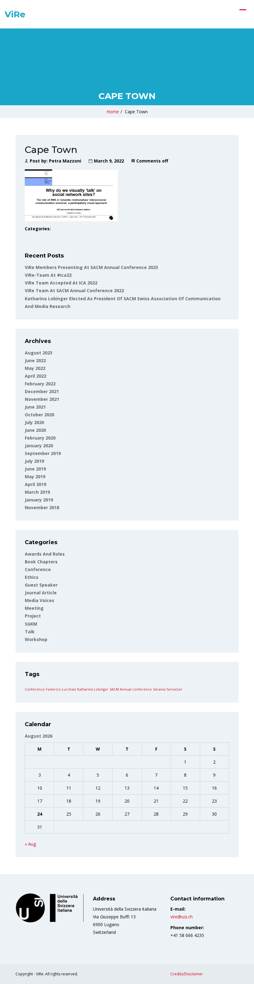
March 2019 (37, 492)
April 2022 (35, 376)
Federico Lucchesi (61, 689)
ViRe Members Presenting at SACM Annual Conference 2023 (91, 267)
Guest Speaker (41, 585)
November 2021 (42, 399)
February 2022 (40, 384)
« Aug (30, 844)
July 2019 (34, 461)
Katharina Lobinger (92, 689)
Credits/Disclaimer (186, 974)
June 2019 (35, 469)
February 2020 (40, 438)
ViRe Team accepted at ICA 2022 (61, 283)
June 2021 (35, 407)
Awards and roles (45, 554)
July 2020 (34, 422)
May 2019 (35, 476)
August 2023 (38, 353)
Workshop (36, 639)
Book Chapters (41, 562)
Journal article (41, 593)
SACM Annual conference (131, 689)
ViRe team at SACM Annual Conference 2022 (74, 290)
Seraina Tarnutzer (167, 689)
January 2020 (39, 446)
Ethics (31, 577)
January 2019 (39, 500)
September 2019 (43, 453)
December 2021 (42, 391)
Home (113, 112)
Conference (38, 569)
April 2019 (35, 484)
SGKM (31, 624)
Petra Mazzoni (65, 161)
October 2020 (39, 415)
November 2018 (42, 507)
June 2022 (35, 360)
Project (33, 616)
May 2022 (35, 368)
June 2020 (35, 430)
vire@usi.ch (181, 917)
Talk (30, 632)
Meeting (34, 608)
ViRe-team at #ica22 (48, 275)
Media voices (39, 600)
